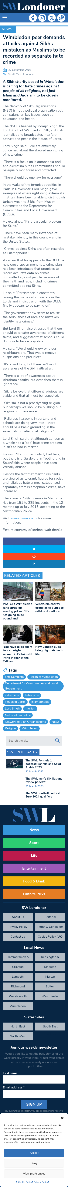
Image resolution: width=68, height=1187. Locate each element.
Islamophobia (40, 702)
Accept (34, 1153)
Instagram (42, 18)
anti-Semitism (14, 677)
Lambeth (18, 977)
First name (10, 1073)
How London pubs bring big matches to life (49, 650)
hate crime (32, 695)
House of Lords (15, 702)
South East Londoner (50, 1027)
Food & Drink (34, 881)
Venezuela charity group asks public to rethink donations (49, 607)
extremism (12, 695)
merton (30, 708)
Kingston (50, 967)
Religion (10, 728)
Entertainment (34, 868)
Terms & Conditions (50, 927)
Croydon (18, 967)
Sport (34, 842)
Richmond (18, 986)
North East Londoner (18, 1027)
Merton (50, 977)
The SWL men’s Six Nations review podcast (44, 780)
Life (34, 855)
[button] (62, 1118)
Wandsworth (18, 996)
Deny (34, 1163)
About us (18, 917)
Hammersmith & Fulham (18, 958)
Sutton (50, 986)
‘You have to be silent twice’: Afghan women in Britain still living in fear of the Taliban (17, 654)
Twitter (52, 18)
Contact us (18, 937)
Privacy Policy (41, 1182)
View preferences (34, 1173)
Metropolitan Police (18, 715)
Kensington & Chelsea (50, 958)
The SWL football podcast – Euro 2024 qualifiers (44, 794)
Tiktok (61, 18)
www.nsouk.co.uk (23, 518)
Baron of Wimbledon (44, 677)
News (7, 29)
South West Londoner (21, 74)
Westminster (50, 996)
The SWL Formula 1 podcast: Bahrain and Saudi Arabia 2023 (44, 764)
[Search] (57, 741)
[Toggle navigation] (4, 17)
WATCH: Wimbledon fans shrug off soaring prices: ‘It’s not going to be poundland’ (17, 611)
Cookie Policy (25, 1182)
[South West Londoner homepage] (34, 6)
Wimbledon (30, 728)
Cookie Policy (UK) (50, 937)
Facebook (33, 18)
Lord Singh (12, 708)
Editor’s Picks (34, 894)
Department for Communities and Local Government (31, 686)
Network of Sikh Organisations (25, 722)
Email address (14, 1087)
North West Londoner (18, 1037)
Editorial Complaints (50, 918)
